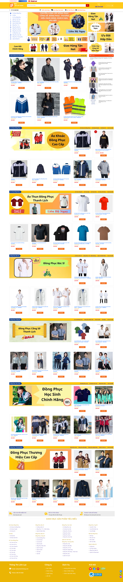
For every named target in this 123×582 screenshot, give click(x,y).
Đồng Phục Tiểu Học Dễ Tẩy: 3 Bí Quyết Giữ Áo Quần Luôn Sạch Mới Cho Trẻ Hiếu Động (106, 79)
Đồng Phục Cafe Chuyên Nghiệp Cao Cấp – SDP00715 (103, 469)
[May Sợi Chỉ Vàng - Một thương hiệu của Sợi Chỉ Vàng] (17, 5)
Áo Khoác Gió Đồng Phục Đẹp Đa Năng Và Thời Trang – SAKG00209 (82, 179)
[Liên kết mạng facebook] (121, 576)
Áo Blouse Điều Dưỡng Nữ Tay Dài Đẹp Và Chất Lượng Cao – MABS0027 (61, 307)
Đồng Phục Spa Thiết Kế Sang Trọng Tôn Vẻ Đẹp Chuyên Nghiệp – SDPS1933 (19, 499)
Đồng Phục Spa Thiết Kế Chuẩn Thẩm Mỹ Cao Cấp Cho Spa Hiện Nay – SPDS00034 (47, 117)
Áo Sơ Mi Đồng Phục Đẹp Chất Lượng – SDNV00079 (102, 371)
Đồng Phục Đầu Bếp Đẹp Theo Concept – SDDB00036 (39, 499)
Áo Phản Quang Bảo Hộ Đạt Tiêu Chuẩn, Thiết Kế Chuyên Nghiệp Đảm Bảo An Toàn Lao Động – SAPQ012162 (73, 117)
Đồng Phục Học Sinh (15, 383)
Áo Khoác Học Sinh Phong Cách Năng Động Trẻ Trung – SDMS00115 (82, 435)
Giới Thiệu (49, 568)
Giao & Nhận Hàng (69, 571)
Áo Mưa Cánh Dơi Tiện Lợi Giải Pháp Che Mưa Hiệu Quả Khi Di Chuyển (105, 63)
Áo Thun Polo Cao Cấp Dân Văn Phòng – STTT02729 (18, 243)
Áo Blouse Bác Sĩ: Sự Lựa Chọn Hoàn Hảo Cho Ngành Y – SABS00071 (82, 307)
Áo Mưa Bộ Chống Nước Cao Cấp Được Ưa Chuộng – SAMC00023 (73, 82)
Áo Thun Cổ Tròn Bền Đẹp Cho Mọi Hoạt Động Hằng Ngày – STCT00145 (103, 243)
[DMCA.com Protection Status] (103, 568)
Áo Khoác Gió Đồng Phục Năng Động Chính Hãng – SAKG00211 (39, 179)
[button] (110, 5)
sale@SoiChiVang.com (22, 569)
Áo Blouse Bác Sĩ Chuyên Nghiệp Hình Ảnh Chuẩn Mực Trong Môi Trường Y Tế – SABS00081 (82, 277)
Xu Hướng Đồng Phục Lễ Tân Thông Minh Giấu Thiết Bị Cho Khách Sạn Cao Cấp (105, 90)
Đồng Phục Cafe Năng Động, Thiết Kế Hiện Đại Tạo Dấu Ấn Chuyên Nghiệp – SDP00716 (82, 469)
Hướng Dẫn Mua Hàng (70, 568)
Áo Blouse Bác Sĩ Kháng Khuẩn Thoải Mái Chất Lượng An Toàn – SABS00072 (40, 307)
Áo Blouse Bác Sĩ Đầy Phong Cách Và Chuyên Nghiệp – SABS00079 (103, 277)
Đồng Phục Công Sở (15, 319)
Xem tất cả (110, 55)
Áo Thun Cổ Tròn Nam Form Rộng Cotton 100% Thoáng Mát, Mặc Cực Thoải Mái (61, 243)
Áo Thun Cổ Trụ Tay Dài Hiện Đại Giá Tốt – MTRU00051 (39, 243)
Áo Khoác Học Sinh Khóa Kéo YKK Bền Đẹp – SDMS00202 (82, 150)
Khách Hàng (49, 571)
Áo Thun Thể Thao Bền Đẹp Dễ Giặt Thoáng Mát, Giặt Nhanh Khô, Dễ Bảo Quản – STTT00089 (82, 243)
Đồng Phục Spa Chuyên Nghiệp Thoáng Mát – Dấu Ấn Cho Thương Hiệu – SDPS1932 (103, 499)
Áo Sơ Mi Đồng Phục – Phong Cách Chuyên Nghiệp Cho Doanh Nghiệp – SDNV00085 (81, 341)
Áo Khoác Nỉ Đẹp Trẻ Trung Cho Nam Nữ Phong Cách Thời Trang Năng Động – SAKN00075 (21, 82)
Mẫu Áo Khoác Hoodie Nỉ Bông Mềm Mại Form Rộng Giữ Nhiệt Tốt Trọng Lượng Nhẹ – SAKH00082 (103, 150)
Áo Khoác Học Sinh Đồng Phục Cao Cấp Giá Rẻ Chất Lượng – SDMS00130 (104, 435)
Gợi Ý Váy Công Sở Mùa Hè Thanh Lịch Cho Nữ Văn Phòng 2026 (105, 74)
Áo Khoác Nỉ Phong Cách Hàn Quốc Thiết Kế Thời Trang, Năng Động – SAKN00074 (48, 82)
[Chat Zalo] (121, 571)
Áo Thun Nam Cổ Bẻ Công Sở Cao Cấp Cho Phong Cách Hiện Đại (105, 96)
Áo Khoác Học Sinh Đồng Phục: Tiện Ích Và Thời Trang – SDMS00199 (19, 435)
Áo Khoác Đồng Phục (15, 127)
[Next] (84, 24)
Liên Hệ (48, 576)
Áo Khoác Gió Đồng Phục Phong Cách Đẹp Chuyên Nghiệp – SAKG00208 (103, 179)
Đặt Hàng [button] (21, 122)
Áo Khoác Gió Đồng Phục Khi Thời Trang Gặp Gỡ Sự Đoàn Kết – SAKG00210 (61, 179)
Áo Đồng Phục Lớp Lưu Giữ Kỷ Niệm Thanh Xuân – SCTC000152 (81, 405)
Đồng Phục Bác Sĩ (14, 255)
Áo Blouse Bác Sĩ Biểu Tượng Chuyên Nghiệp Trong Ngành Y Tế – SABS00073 (19, 307)
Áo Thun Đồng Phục (15, 191)
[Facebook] (94, 568)
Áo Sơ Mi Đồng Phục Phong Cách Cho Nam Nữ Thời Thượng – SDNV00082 (40, 371)
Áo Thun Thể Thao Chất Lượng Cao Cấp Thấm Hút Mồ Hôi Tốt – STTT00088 (82, 213)
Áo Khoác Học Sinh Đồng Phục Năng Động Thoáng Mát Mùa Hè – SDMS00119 (39, 435)
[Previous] (29, 24)
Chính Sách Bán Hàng (69, 573)
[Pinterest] (98, 568)
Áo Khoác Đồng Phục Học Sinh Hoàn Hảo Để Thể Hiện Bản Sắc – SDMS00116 (60, 435)
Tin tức (93, 55)
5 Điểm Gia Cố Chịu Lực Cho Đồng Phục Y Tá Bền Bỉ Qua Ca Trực (105, 101)
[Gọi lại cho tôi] (121, 573)
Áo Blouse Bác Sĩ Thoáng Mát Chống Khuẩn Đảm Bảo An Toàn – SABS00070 (103, 307)
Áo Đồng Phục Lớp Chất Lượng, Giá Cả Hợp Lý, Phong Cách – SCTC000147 (104, 405)
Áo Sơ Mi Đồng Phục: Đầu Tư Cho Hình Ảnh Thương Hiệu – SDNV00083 (18, 371)
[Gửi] (87, 5)
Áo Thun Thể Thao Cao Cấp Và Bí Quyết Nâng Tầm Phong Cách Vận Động (105, 68)
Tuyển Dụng (49, 573)
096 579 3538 (19, 572)
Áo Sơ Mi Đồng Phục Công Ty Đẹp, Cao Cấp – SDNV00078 (82, 371)
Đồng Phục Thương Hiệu (16, 447)
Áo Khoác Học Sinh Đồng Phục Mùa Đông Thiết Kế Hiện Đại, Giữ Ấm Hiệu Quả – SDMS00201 (21, 117)
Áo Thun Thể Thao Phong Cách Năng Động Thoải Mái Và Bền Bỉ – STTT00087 (103, 213)
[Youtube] (90, 568)
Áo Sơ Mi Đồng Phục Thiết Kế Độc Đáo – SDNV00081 (60, 371)
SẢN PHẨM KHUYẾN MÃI (16, 55)
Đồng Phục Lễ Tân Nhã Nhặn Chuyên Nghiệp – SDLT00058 (82, 499)
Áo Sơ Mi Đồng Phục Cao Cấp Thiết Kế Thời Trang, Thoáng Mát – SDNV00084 (103, 341)
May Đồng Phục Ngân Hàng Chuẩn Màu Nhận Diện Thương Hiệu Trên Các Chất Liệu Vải (105, 84)
